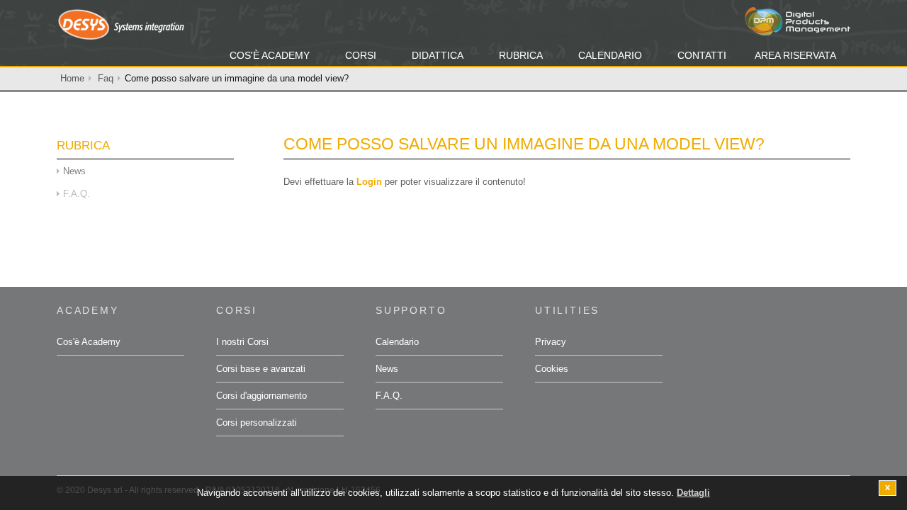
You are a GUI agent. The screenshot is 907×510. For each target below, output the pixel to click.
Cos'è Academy (270, 55)
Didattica (437, 55)
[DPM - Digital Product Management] (797, 21)
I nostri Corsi (242, 341)
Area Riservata (795, 55)
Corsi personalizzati (256, 422)
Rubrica (521, 55)
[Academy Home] (120, 23)
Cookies (551, 368)
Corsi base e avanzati (260, 368)
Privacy (550, 341)
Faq (105, 78)
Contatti (701, 55)
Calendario (610, 55)
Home (72, 78)
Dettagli (693, 492)
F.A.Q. (389, 395)
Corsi (360, 55)
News (74, 171)
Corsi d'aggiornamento (261, 395)
